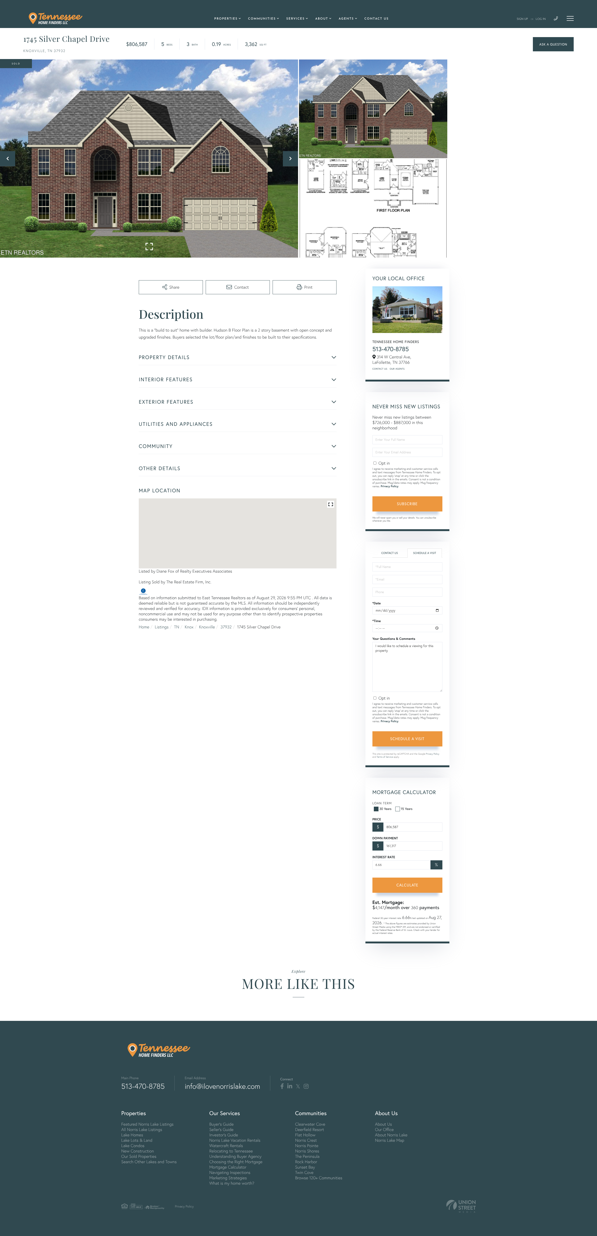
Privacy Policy (389, 486)
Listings (162, 627)
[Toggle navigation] (570, 18)
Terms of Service (385, 756)
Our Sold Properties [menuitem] (138, 1156)
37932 (226, 627)
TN (176, 627)
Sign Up (522, 19)
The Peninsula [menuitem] (307, 1156)
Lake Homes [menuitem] (132, 1135)
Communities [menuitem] (262, 19)
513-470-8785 (390, 349)
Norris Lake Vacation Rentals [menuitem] (234, 1140)
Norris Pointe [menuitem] (306, 1145)
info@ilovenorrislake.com (222, 1086)
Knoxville (207, 627)
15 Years (407, 808)
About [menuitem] (321, 19)
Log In (541, 19)
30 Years (385, 808)
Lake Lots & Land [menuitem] (136, 1140)
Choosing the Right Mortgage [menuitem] (235, 1161)
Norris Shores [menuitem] (307, 1151)
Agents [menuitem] (346, 19)
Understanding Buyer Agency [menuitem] (235, 1156)
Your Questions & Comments (393, 639)
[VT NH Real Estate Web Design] (461, 1206)
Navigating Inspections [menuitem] (229, 1172)
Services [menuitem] (295, 19)
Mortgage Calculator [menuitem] (227, 1167)
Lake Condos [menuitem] (132, 1145)
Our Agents (397, 368)
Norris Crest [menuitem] (306, 1140)
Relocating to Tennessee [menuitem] (231, 1151)
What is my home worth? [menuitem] (231, 1183)
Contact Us (379, 368)
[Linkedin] (289, 1086)
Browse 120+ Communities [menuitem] (318, 1177)
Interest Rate (383, 857)
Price (376, 819)
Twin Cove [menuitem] (304, 1172)
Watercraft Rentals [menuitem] (226, 1145)
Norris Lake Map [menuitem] (389, 1140)
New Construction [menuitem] (137, 1151)
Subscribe (407, 503)
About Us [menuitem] (383, 1124)
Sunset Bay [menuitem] (305, 1167)
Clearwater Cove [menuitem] (310, 1124)
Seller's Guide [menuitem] (221, 1129)
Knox (189, 627)
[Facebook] (282, 1086)
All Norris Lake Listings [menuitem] (141, 1129)
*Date (376, 603)
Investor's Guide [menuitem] (223, 1135)
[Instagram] (306, 1086)
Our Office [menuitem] (384, 1129)
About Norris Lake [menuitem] (391, 1135)
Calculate (407, 884)
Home (144, 627)
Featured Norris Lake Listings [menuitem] (147, 1124)
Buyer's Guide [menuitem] (221, 1124)
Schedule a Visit (424, 553)
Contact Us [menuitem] (376, 19)
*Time (376, 621)
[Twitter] (298, 1086)
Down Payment (385, 838)
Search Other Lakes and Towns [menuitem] (149, 1161)
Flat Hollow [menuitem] (305, 1135)
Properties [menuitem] (226, 19)
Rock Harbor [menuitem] (306, 1161)
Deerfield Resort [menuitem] (309, 1129)
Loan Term (382, 803)
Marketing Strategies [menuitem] (228, 1177)
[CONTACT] (553, 44)
